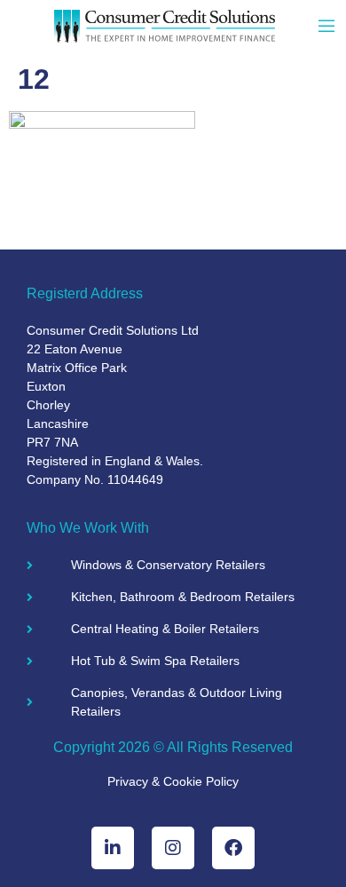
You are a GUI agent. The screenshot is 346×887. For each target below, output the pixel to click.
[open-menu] (326, 28)
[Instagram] (173, 848)
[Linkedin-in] (112, 848)
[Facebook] (233, 848)
